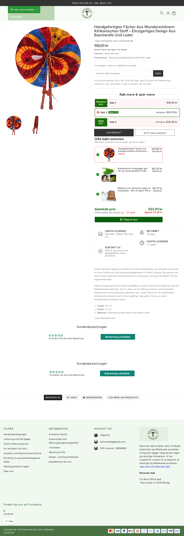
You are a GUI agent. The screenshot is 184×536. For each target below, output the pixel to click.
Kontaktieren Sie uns (60, 461)
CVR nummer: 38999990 (113, 448)
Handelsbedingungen (15, 434)
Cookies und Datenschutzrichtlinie (22, 453)
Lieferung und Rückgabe (17, 439)
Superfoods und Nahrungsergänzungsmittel (63, 441)
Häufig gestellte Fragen (16, 466)
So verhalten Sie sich (15, 448)
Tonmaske (54, 447)
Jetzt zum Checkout (154, 133)
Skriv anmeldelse (121, 41)
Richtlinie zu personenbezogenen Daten (22, 460)
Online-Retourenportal (16, 443)
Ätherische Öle (57, 452)
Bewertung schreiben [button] (118, 336)
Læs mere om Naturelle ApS (154, 466)
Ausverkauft (114, 132)
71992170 (105, 435)
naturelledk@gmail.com (113, 441)
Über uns (9, 471)
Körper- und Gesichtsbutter (64, 457)
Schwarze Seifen (58, 434)
